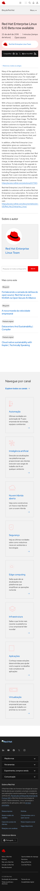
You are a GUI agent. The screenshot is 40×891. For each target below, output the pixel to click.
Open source (20, 37)
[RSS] (35, 53)
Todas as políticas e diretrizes (7, 883)
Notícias (23, 811)
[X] (19, 751)
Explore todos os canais (16, 388)
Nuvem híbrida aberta (16, 497)
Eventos (4, 859)
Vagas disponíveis (27, 826)
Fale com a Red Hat (7, 862)
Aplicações (14, 656)
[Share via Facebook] (13, 53)
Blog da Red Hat (8, 10)
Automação (15, 411)
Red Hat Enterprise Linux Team (20, 44)
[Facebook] (13, 751)
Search (33, 269)
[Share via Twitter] (20, 53)
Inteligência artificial (18, 451)
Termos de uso (25, 879)
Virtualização (15, 697)
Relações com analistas (9, 828)
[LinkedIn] (3, 751)
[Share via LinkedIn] (16, 53)
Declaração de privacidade (10, 879)
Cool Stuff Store (26, 865)
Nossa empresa (7, 811)
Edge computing (17, 574)
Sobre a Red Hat (7, 857)
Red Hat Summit (7, 867)
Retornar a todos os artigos (12, 66)
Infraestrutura (16, 616)
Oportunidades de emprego (29, 857)
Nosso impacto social (28, 822)
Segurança (14, 535)
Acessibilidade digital (27, 882)
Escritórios (24, 859)
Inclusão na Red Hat (8, 865)
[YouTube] (8, 751)
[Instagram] (24, 751)
